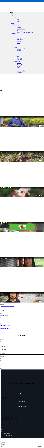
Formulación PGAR (19, 63)
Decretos (18, 56)
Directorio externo (19, 22)
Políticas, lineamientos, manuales (20, 57)
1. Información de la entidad (20, 27)
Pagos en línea (18, 40)
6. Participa (18, 30)
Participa (16, 47)
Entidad (12, 15)
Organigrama (18, 20)
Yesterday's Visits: (4, 397)
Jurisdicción (18, 21)
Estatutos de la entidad (19, 58)
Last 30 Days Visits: (4, 398)
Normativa (12, 51)
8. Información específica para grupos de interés (22, 31)
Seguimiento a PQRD (19, 38)
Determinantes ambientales (20, 39)
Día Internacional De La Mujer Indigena (5, 328)
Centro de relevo (2, 438)
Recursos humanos (19, 65)
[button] (11, 12)
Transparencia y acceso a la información (19, 26)
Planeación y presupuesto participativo (21, 48)
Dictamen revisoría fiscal (19, 72)
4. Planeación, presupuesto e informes (21, 29)
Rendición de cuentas (19, 50)
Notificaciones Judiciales (19, 59)
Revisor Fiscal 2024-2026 (19, 64)
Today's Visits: (3, 396)
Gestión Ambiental (19, 66)
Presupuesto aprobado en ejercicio (20, 70)
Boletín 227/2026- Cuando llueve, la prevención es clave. (7, 306)
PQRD (17, 37)
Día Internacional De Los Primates (5, 325)
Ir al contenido (1, 439)
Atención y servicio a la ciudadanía (15, 33)
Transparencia (12, 23)
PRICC (17, 69)
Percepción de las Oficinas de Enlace (21, 42)
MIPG (17, 68)
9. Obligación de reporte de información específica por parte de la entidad (25, 32)
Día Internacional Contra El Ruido (5, 318)
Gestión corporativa (17, 61)
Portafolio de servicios (19, 41)
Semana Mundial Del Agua (4, 315)
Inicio (12, 13)
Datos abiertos (18, 43)
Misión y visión (18, 19)
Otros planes (18, 67)
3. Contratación (18, 28)
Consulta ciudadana (19, 49)
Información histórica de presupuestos (21, 71)
